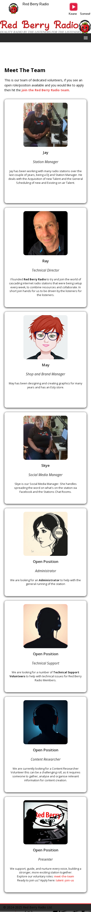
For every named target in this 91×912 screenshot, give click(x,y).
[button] (85, 37)
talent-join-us (65, 880)
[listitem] (45, 151)
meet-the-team (64, 876)
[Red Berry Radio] (45, 31)
